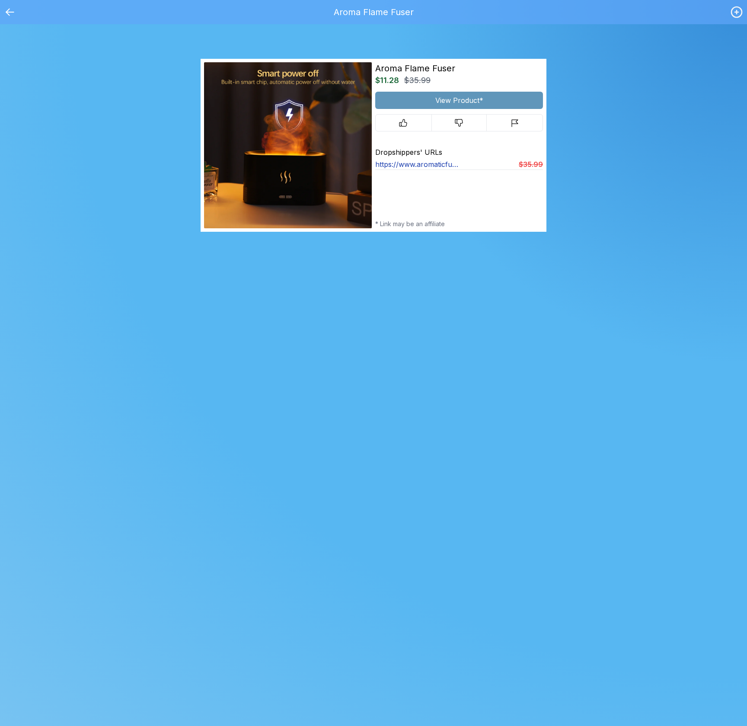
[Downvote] (459, 123)
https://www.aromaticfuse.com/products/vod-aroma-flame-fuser (417, 164)
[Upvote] (403, 123)
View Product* (459, 100)
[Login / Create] (736, 12)
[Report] (515, 123)
